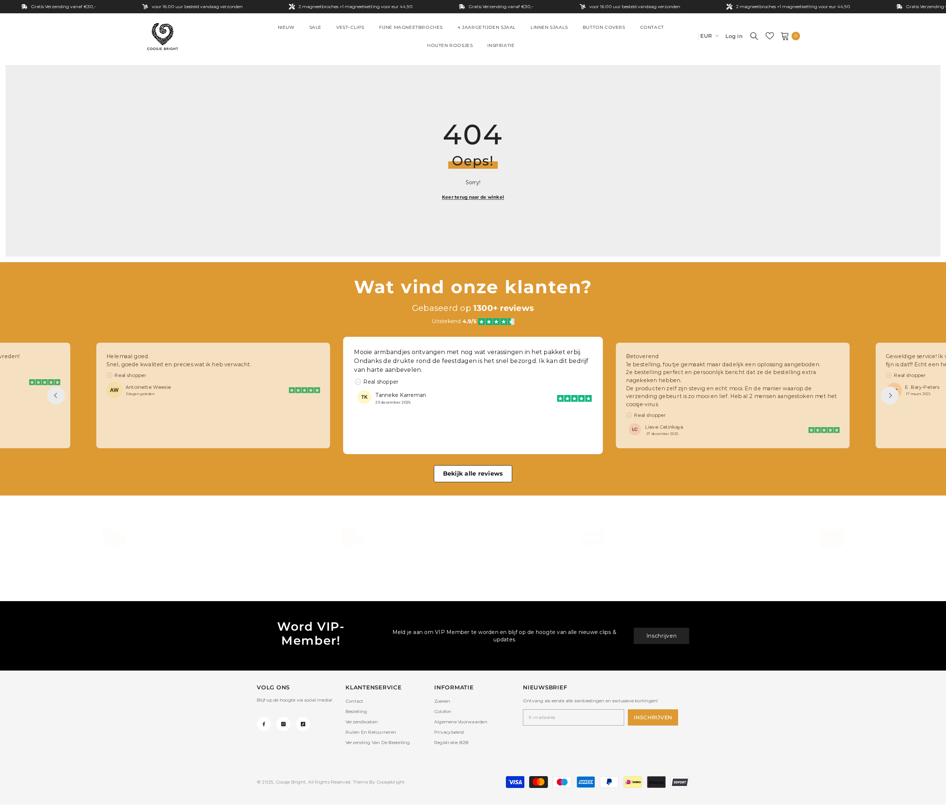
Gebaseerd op (473, 308)
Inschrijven (661, 636)
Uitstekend (454, 321)
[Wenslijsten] (770, 36)
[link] (114, 555)
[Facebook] (264, 724)
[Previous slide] (56, 395)
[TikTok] (303, 724)
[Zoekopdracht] (754, 36)
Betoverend (642, 356)
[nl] (690, 36)
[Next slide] (890, 395)
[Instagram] (283, 724)
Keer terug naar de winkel (473, 197)
